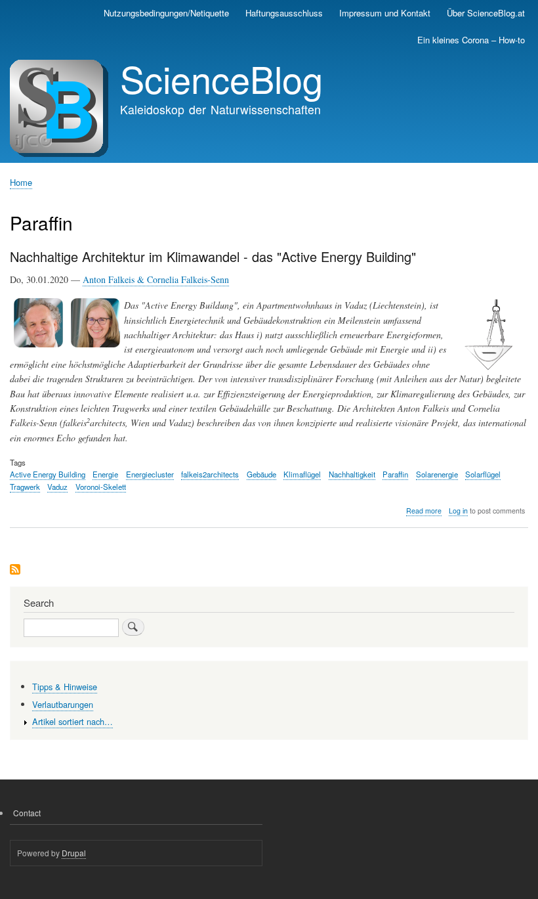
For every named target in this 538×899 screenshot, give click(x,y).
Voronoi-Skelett (100, 486)
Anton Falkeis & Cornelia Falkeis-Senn (156, 279)
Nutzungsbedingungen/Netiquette (166, 13)
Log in (458, 510)
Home (21, 182)
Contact (27, 812)
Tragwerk (25, 486)
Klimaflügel (302, 474)
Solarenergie (437, 474)
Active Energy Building (47, 474)
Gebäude (261, 474)
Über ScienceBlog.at (486, 13)
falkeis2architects (210, 474)
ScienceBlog (221, 78)
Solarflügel (483, 474)
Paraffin (395, 474)
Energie (105, 474)
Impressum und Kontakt (384, 13)
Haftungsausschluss (284, 13)
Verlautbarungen (62, 704)
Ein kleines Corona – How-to (471, 39)
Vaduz (57, 486)
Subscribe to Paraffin (15, 570)
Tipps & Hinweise (64, 686)
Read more (424, 511)
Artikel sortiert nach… (72, 721)
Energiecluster (150, 474)
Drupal (74, 852)
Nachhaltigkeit (352, 474)
